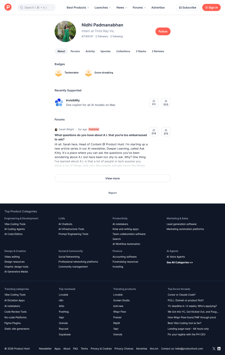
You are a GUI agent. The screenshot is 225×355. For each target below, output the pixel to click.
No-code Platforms (15, 317)
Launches (101, 7)
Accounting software (125, 256)
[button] (56, 129)
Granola (63, 322)
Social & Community (71, 250)
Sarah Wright (66, 129)
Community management (73, 266)
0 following (116, 36)
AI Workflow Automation (126, 243)
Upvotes (105, 51)
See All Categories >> (180, 262)
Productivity (120, 218)
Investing (118, 266)
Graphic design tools (16, 266)
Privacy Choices (124, 348)
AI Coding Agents (14, 228)
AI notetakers (120, 223)
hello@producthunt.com (189, 348)
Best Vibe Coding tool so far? (184, 322)
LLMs (62, 218)
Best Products (76, 7)
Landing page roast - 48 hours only (188, 328)
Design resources (14, 261)
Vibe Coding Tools (14, 223)
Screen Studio (121, 300)
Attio (61, 305)
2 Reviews (158, 51)
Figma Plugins (12, 322)
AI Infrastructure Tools (71, 228)
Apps (57, 348)
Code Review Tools (15, 311)
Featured (94, 129)
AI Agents (172, 250)
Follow (163, 31)
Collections (123, 51)
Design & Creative (15, 250)
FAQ (75, 348)
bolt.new (118, 305)
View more (112, 178)
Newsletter (45, 348)
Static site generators (16, 328)
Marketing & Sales (177, 218)
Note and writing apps (126, 228)
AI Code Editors (13, 233)
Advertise (158, 7)
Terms (84, 348)
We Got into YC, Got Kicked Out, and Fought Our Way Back (193, 312)
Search (117, 238)
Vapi (61, 317)
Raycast (63, 328)
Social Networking (69, 256)
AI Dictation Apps (14, 300)
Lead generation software (182, 223)
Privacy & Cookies (101, 348)
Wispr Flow (119, 311)
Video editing (12, 256)
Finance (117, 250)
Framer (117, 317)
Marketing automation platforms (185, 228)
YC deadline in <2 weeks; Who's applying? (192, 305)
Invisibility (73, 100)
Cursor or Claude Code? (181, 294)
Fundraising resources (125, 261)
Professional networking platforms (78, 261)
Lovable (63, 294)
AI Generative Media (16, 271)
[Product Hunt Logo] (8, 7)
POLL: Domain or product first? (186, 300)
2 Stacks (141, 51)
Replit (116, 322)
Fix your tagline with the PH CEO (186, 334)
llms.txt (154, 348)
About (61, 51)
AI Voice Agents (176, 256)
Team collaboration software (129, 233)
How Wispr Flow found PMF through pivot (192, 317)
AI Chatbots (65, 223)
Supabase (65, 334)
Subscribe (189, 7)
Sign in (213, 7)
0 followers (102, 36)
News (120, 7)
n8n (61, 300)
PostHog (64, 311)
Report (112, 192)
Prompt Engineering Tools (73, 233)
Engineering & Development (21, 218)
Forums (138, 7)
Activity (90, 51)
